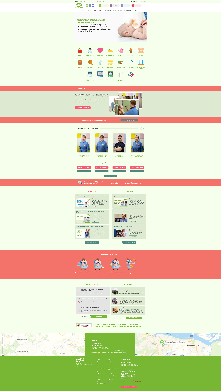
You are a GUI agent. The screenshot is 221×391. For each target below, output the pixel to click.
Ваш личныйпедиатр (126, 5)
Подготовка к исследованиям (100, 376)
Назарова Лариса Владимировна (102, 156)
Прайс (94, 10)
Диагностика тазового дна (121, 211)
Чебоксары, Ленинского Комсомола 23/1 (129, 365)
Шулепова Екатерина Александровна (137, 156)
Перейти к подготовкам (129, 120)
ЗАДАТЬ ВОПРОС (99, 316)
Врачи (89, 10)
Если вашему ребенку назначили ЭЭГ (123, 226)
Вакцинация (115, 5)
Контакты (99, 381)
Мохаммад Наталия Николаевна (83, 156)
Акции (135, 10)
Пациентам (110, 379)
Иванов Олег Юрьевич (119, 156)
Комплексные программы (110, 10)
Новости (109, 363)
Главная (77, 10)
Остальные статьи (128, 242)
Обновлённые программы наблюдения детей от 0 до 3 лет (91, 196)
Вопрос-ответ (100, 363)
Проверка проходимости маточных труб (124, 196)
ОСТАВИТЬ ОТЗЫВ (83, 170)
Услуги (83, 10)
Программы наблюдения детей (124, 10)
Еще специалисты (110, 176)
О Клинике (99, 373)
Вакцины (100, 10)
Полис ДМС (110, 373)
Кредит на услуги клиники (102, 383)
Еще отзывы (119, 318)
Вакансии (110, 381)
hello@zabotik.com (97, 345)
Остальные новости (91, 242)
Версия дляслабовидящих (137, 5)
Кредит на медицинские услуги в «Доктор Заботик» (90, 226)
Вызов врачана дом (104, 5)
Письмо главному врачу (80, 1)
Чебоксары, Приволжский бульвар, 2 (128, 364)
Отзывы (98, 379)
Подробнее (95, 206)
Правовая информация (113, 375)
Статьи (98, 366)
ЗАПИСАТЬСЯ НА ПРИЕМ (82, 107)
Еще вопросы (84, 316)
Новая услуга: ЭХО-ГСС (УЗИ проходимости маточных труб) (90, 212)
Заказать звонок (142, 1)
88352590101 (134, 1)
